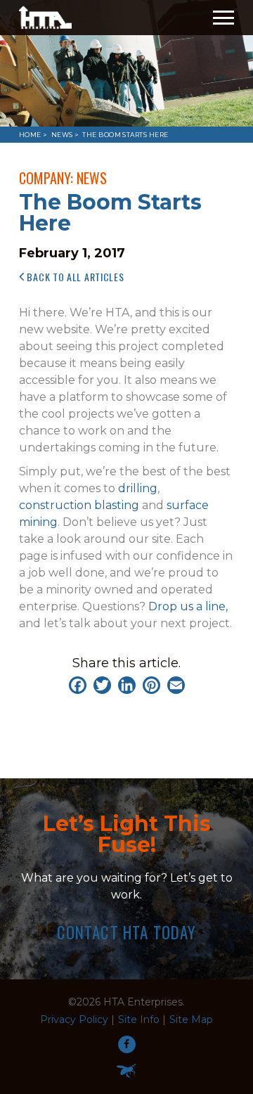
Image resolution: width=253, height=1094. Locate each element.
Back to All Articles (74, 276)
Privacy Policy (74, 1019)
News (62, 135)
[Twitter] (102, 685)
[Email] (176, 685)
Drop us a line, (188, 606)
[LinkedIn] (127, 685)
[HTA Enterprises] (45, 17)
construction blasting (79, 505)
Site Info (139, 1019)
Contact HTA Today (127, 933)
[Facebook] (77, 685)
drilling (137, 488)
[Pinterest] (151, 685)
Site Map (191, 1019)
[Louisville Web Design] (126, 1071)
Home (30, 135)
